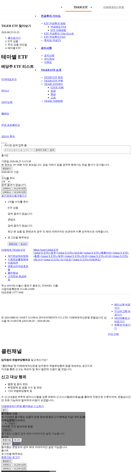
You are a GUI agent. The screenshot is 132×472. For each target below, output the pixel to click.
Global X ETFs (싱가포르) (57, 259)
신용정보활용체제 (18, 259)
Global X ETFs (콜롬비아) (98, 252)
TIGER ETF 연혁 (53, 80)
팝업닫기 (7, 168)
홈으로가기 (14, 38)
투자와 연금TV (52, 40)
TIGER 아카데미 (53, 84)
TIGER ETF (81, 7)
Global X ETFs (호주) (45, 252)
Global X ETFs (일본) (52, 256)
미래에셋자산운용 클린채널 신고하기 (22, 406)
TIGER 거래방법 (53, 101)
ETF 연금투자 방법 (55, 23)
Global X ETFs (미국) (100, 256)
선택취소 (7, 188)
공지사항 (49, 55)
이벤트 (48, 62)
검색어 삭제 (41, 150)
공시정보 (49, 58)
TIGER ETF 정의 (53, 77)
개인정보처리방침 (18, 256)
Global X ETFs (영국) (76, 256)
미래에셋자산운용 (113, 7)
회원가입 (13, 244)
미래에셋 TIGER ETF (13, 250)
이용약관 (13, 262)
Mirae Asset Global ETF (45, 249)
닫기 (5, 410)
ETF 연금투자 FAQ (55, 37)
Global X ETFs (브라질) (70, 252)
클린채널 (13, 273)
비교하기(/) (20, 188)
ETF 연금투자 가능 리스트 (59, 33)
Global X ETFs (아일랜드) (86, 259)
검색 (52, 150)
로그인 (24, 244)
